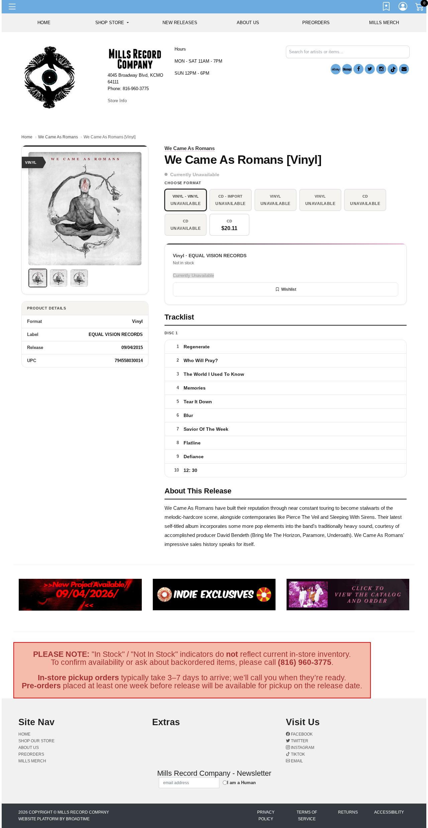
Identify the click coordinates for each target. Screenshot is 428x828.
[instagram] (381, 69)
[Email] (404, 69)
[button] (112, 23)
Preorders (316, 22)
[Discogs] (347, 69)
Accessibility (389, 812)
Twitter (299, 741)
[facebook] (358, 69)
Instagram (302, 747)
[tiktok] (392, 69)
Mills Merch (384, 22)
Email (296, 761)
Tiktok (297, 754)
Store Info (117, 100)
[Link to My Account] (403, 7)
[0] (420, 8)
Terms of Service (307, 815)
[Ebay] (335, 69)
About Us (248, 22)
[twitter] (370, 69)
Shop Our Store (36, 741)
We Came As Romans (58, 137)
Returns (348, 812)
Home (26, 137)
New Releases (180, 22)
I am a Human (241, 782)
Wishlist (288, 289)
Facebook (301, 734)
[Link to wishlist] (386, 7)
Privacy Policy (266, 815)
